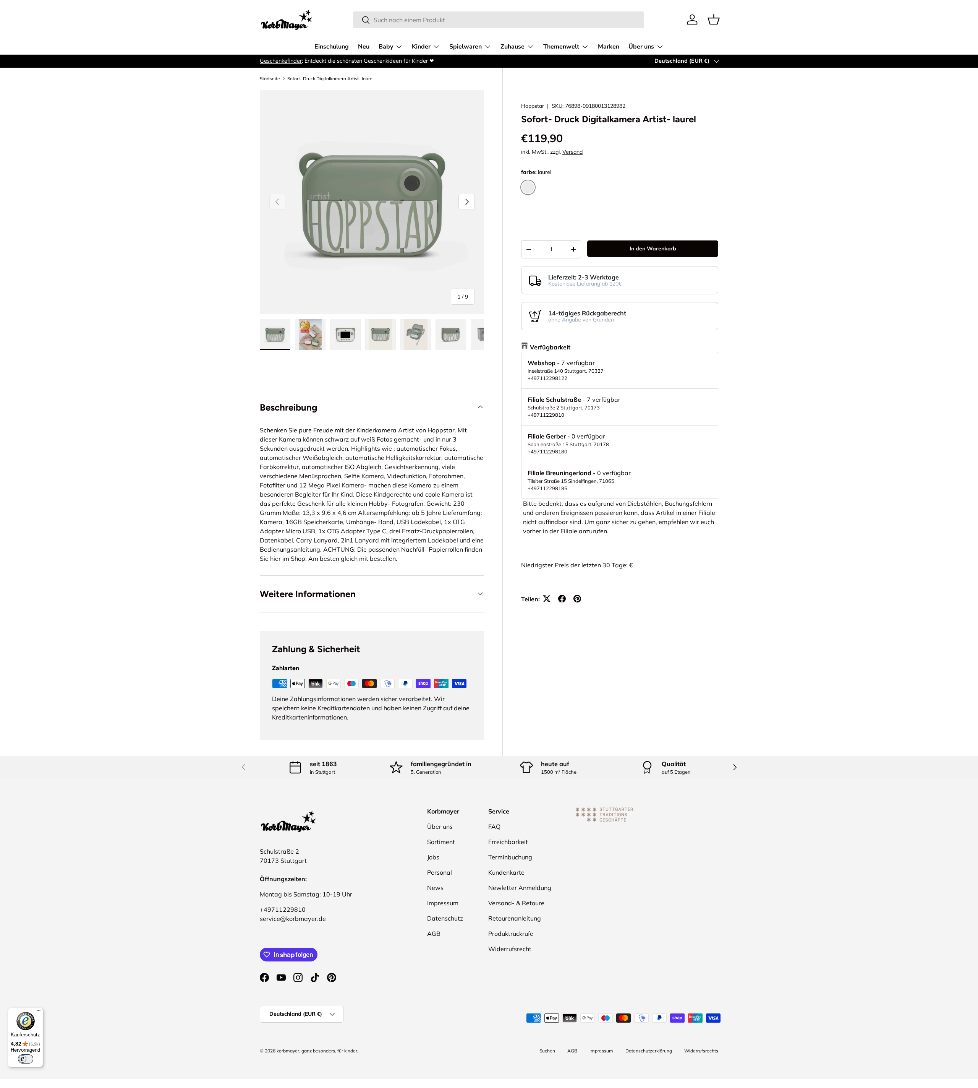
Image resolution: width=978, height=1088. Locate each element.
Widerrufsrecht (509, 949)
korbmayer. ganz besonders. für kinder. (317, 1051)
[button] (713, 19)
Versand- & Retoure (516, 903)
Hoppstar (532, 105)
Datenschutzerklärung (648, 1051)
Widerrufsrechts (701, 1051)
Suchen (547, 1051)
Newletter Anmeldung (519, 888)
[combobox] (498, 19)
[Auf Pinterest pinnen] (577, 598)
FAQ (494, 826)
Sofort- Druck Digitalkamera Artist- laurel (330, 78)
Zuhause (512, 46)
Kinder (421, 46)
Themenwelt (561, 46)
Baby (386, 46)
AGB (433, 933)
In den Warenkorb (653, 248)
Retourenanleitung (514, 918)
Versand (572, 151)
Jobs (433, 857)
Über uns (641, 46)
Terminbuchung (510, 857)
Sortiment (441, 842)
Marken (608, 46)
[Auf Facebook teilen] (562, 598)
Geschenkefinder (281, 60)
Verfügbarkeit (550, 347)
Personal (439, 872)
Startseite (270, 78)
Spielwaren (465, 46)
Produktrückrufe (510, 933)
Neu (363, 46)
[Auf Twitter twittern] (546, 598)
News (435, 888)
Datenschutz (445, 918)
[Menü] (38, 1012)
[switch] (25, 1059)
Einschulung (331, 46)
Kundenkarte (506, 872)
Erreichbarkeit (508, 842)
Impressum (442, 903)
